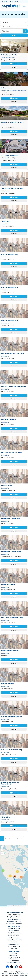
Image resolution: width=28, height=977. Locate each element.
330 (17, 838)
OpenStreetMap (19, 905)
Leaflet (9, 905)
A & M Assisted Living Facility (10, 518)
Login (5, 1)
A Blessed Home (6, 817)
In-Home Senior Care (14, 928)
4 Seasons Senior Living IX (9, 254)
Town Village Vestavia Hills (9, 155)
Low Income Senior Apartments (14, 923)
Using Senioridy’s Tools (14, 958)
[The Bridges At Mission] (14, 879)
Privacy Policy (14, 948)
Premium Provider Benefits (14, 940)
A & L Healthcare (6, 485)
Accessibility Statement (15, 973)
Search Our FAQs (14, 955)
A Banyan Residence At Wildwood (11, 716)
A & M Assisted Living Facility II (11, 551)
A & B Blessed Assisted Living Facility (12, 353)
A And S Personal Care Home (10, 650)
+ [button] (1, 847)
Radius (14, 35)
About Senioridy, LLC (14, 944)
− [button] (1, 849)
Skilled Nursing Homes (14, 919)
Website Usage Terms (14, 946)
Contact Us (14, 953)
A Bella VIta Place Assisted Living (11, 749)
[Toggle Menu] (24, 6)
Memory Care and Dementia (14, 917)
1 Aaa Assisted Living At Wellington (12, 188)
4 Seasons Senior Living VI (9, 287)
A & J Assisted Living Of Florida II (11, 452)
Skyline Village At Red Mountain (11, 55)
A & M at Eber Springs (8, 584)
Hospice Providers (14, 930)
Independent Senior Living (14, 921)
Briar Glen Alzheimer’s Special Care (12, 122)
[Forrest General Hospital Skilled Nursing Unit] (25, 869)
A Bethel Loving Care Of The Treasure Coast (10, 783)
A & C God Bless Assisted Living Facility (13, 386)
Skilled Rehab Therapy (14, 935)
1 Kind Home (5, 221)
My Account (15, 1)
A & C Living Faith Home (8, 419)
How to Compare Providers (14, 962)
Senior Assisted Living (14, 914)
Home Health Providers (14, 933)
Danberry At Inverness (8, 88)
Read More (14, 67)
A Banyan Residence (7, 683)
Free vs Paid (14, 942)
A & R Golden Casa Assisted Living (12, 617)
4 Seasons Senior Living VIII (9, 320)
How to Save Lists (14, 960)
